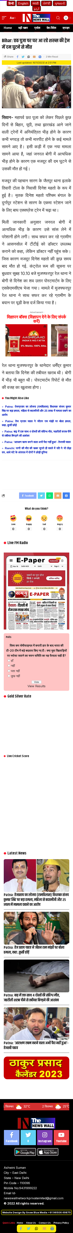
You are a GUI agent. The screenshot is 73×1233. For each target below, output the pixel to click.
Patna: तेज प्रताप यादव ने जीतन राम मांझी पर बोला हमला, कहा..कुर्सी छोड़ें (34, 950)
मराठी (36, 3)
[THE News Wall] (36, 18)
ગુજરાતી (60, 3)
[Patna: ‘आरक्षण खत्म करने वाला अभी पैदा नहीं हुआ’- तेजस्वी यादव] (36, 1023)
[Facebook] (11, 1137)
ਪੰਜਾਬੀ (46, 3)
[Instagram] (44, 1137)
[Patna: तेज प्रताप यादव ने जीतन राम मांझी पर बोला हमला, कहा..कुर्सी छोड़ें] (36, 928)
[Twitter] (28, 1137)
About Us (31, 1223)
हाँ (12, 660)
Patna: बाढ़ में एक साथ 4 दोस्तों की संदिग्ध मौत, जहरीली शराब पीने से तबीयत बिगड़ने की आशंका (32, 998)
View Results (36, 686)
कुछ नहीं (15, 676)
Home (20, 1223)
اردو (36, 8)
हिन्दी (11, 3)
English (23, 3)
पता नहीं (15, 671)
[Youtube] (61, 1137)
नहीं (13, 666)
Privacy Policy (61, 1223)
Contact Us (45, 1223)
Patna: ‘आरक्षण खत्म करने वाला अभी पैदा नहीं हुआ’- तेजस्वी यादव (37, 442)
